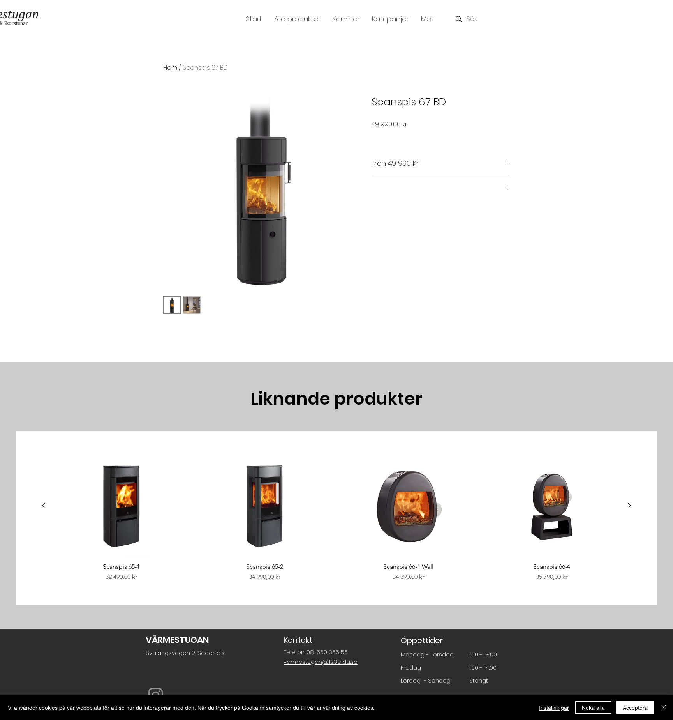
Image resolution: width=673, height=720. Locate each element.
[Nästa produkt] (629, 505)
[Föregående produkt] (43, 505)
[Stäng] (663, 707)
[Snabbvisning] (121, 506)
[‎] (441, 188)
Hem (170, 67)
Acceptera (635, 707)
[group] (336, 518)
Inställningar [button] (554, 707)
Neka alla (593, 707)
